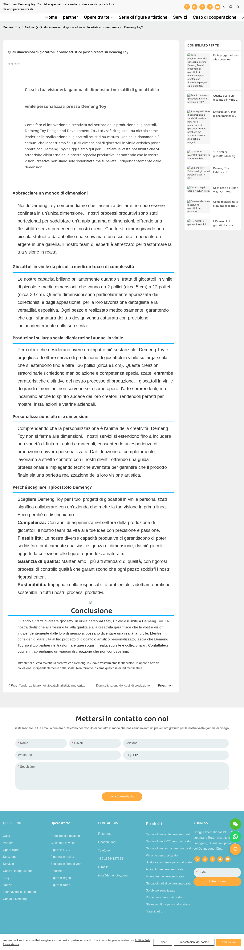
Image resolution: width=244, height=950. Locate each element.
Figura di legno (61, 878)
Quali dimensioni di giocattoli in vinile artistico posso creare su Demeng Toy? (91, 27)
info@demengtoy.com (113, 875)
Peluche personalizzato (162, 855)
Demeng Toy (11, 27)
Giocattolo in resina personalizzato (169, 848)
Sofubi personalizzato (160, 890)
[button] (243, 17)
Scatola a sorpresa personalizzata (169, 862)
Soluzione (10, 856)
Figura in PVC (60, 850)
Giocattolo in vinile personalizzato (168, 834)
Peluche (56, 870)
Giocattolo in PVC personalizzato (168, 841)
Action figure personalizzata (164, 869)
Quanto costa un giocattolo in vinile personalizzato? (224, 98)
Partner (8, 842)
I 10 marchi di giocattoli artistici (223, 223)
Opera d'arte (11, 850)
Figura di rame (60, 885)
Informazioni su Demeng (19, 891)
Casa (6, 835)
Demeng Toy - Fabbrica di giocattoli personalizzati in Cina (223, 170)
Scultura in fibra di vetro (66, 863)
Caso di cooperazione (18, 870)
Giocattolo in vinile (63, 842)
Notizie (30, 27)
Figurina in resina (62, 856)
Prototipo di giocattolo (65, 835)
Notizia (7, 885)
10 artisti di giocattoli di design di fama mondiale (225, 154)
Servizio (8, 863)
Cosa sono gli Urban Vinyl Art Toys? (225, 189)
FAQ (6, 878)
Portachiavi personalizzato (164, 897)
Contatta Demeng (15, 898)
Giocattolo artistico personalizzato (168, 883)
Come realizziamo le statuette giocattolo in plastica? (225, 204)
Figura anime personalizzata (165, 876)
